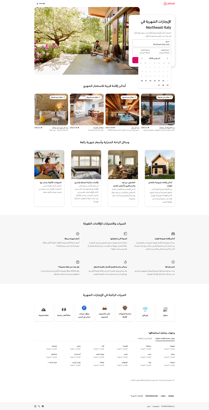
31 (159, 85)
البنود (149, 406)
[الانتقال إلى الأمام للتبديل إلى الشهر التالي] (142, 58)
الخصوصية (156, 406)
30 (163, 85)
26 (150, 81)
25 (155, 81)
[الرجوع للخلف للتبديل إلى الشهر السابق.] (167, 58)
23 (163, 81)
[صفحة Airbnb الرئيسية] (169, 3)
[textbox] (161, 52)
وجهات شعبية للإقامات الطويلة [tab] (165, 338)
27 (146, 81)
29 (167, 85)
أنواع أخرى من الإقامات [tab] (144, 338)
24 (159, 81)
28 (142, 81)
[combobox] (151, 44)
